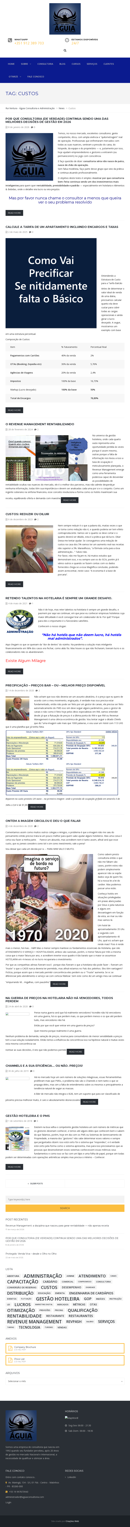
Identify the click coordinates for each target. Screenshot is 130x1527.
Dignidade (90, 1287)
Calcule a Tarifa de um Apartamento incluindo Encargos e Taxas (62, 227)
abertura (13, 1276)
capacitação (22, 1282)
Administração (43, 1276)
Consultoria (103, 1281)
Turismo (49, 1327)
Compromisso (84, 1282)
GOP (87, 1299)
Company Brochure (25, 1347)
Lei (8, 1304)
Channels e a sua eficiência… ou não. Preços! (44, 1066)
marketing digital (44, 1304)
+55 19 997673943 (18, 1491)
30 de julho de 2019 (18, 1070)
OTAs (93, 1304)
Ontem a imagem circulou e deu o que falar (43, 821)
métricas (79, 1304)
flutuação (26, 1299)
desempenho (71, 1287)
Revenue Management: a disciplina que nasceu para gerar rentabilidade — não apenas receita (57, 1225)
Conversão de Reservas (21, 1287)
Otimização (21, 1310)
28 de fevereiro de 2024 (20, 429)
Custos (49, 1287)
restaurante (55, 1316)
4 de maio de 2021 (17, 603)
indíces (100, 1298)
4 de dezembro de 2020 (20, 826)
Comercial (67, 1281)
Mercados (62, 1304)
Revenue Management (34, 1322)
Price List (19, 1359)
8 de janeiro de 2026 (18, 127)
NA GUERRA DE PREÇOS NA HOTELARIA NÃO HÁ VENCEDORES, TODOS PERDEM (59, 999)
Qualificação (83, 1310)
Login (8, 1502)
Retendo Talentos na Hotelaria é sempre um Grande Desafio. (59, 598)
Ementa (60, 1293)
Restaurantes (81, 1316)
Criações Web (72, 1521)
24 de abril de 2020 (18, 1006)
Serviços (106, 1322)
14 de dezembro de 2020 (21, 690)
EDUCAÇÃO (44, 1293)
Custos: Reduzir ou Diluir (27, 514)
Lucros (23, 1304)
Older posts (36, 1183)
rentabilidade (24, 1316)
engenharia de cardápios (91, 1293)
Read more (14, 213)
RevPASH (74, 1322)
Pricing (59, 1310)
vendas (62, 1327)
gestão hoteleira (57, 1299)
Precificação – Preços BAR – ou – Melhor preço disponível (55, 685)
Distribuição (20, 1293)
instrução (115, 1298)
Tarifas (10, 1327)
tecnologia (29, 1327)
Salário (90, 1322)
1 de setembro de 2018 (20, 1120)
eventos (11, 1298)
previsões (44, 1310)
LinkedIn (71, 1477)
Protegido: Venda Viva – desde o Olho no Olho (31, 1253)
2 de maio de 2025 (17, 231)
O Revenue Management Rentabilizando (40, 424)
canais (113, 1276)
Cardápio (50, 1282)
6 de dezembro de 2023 (20, 519)
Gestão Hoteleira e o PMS (28, 1116)
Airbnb (70, 1276)
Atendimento (92, 1276)
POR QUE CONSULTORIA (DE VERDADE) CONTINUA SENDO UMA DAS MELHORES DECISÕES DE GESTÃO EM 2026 (57, 120)
